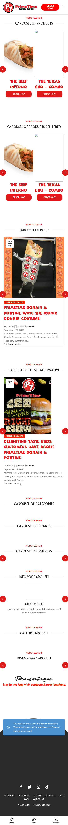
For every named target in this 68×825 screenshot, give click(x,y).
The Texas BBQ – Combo (49, 84)
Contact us (38, 798)
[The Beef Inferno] (18, 54)
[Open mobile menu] (64, 7)
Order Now (50, 7)
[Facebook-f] (21, 787)
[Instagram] (38, 787)
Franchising (24, 795)
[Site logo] (20, 6)
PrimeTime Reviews (14, 302)
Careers (37, 795)
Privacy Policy (24, 805)
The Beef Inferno (18, 84)
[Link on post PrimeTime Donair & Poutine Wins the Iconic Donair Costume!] (34, 291)
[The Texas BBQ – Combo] (49, 54)
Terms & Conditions (42, 805)
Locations (9, 795)
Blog (26, 798)
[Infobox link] (34, 599)
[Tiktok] (47, 787)
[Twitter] (30, 787)
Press (61, 795)
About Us (50, 795)
